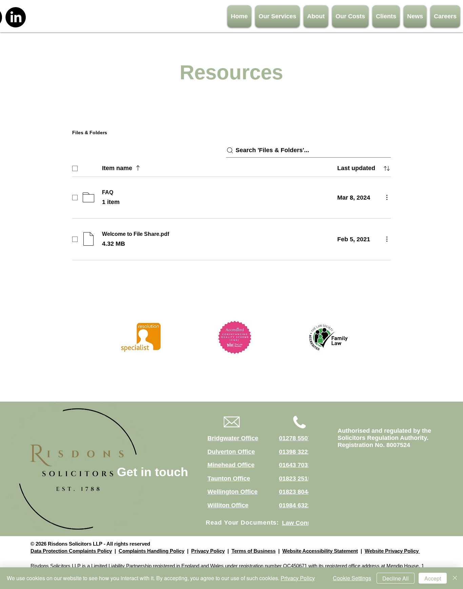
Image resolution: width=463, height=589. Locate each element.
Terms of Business (254, 551)
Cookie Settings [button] (352, 578)
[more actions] (387, 197)
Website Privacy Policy (392, 551)
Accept (432, 578)
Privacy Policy (208, 551)
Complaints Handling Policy (151, 551)
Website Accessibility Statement (320, 551)
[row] (231, 167)
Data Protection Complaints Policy (71, 551)
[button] (277, 16)
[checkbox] (75, 168)
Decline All (395, 578)
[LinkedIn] (15, 17)
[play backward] (117, 337)
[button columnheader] (387, 168)
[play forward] (355, 337)
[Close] (455, 578)
